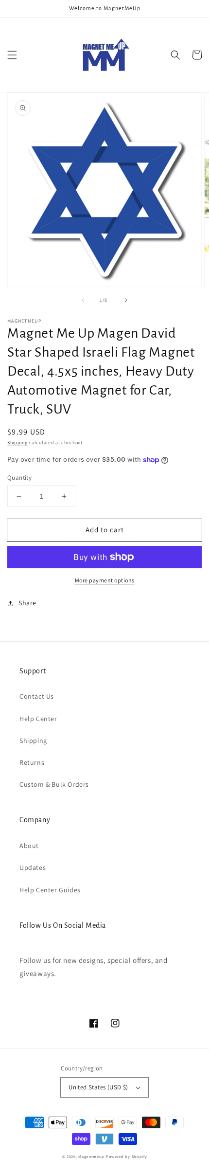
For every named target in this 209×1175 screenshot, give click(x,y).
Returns (31, 762)
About (29, 845)
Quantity (19, 477)
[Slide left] (83, 300)
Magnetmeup (91, 1156)
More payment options (105, 580)
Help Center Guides (50, 890)
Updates (32, 867)
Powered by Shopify (126, 1156)
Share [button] (27, 602)
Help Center (38, 718)
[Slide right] (126, 300)
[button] (12, 55)
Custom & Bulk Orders (54, 784)
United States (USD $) (98, 1087)
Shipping (17, 442)
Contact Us (36, 696)
